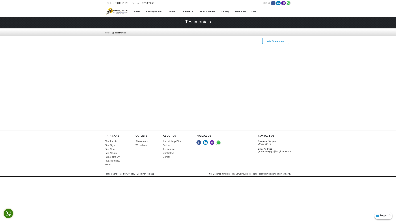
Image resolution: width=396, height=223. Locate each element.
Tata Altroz (110, 149)
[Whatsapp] (288, 3)
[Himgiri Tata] (116, 11)
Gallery (225, 11)
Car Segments (153, 11)
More (253, 11)
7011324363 (143, 3)
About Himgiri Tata (172, 141)
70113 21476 (117, 3)
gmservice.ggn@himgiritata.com (274, 151)
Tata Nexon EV (112, 160)
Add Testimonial (275, 41)
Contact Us (187, 11)
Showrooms (142, 141)
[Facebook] (273, 3)
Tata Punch (110, 141)
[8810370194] (218, 142)
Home (137, 11)
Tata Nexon (111, 153)
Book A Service (207, 11)
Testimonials (169, 149)
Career (166, 156)
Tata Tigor (110, 145)
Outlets (171, 11)
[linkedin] (278, 3)
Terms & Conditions (113, 174)
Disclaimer (141, 174)
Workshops (141, 145)
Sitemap (150, 174)
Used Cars (240, 11)
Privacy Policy (129, 174)
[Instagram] (283, 3)
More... (108, 164)
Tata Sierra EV (112, 156)
